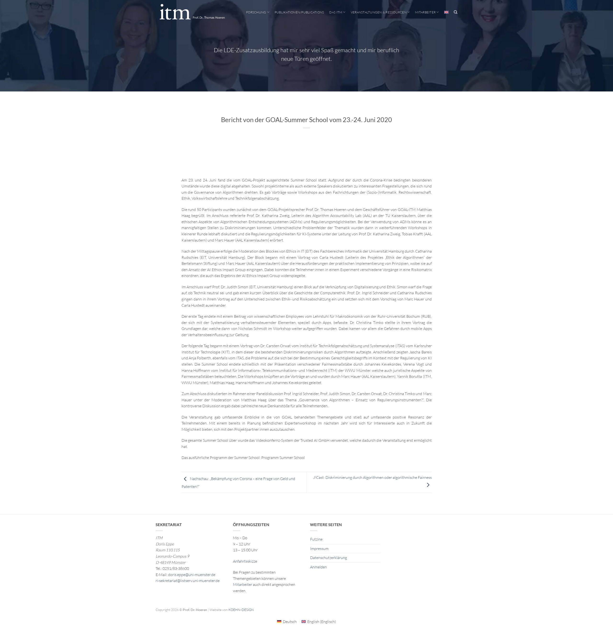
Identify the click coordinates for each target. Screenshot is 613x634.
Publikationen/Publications (299, 12)
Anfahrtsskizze (245, 561)
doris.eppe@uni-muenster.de (191, 574)
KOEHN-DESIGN (241, 610)
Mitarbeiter (425, 12)
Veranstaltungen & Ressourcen (379, 12)
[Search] (455, 12)
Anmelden (318, 567)
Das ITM (335, 12)
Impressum (319, 548)
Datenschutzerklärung (328, 557)
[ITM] (192, 12)
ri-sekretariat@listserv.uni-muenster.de (188, 580)
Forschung (256, 12)
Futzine (316, 539)
